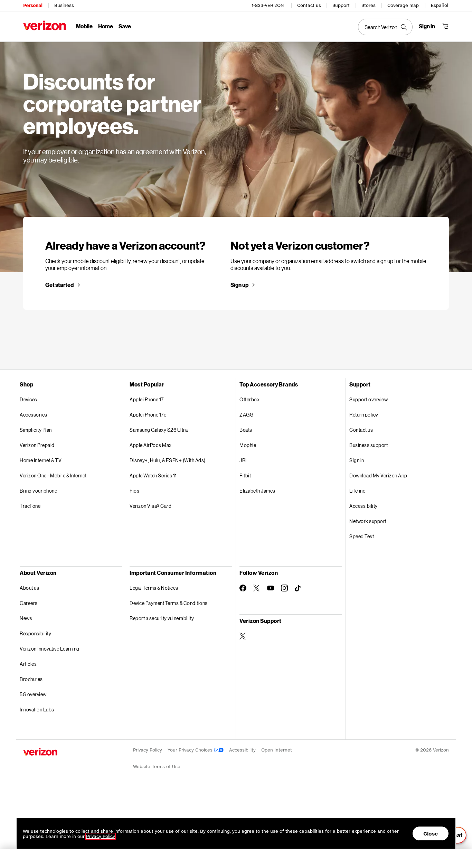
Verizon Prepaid (37, 445)
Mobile (84, 26)
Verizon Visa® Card (150, 506)
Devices (28, 399)
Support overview (368, 399)
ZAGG (246, 415)
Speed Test (361, 536)
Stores (368, 5)
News (26, 618)
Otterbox (249, 399)
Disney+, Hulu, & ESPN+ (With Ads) (168, 460)
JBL (243, 460)
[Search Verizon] (385, 27)
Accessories (33, 415)
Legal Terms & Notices (154, 588)
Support (341, 5)
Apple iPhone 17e (148, 415)
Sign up (239, 285)
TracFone (30, 506)
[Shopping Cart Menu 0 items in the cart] (445, 26)
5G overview (33, 694)
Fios (134, 491)
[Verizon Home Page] (44, 25)
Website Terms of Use (156, 766)
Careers (29, 603)
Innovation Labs (37, 709)
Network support (368, 521)
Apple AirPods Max (151, 445)
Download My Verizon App (378, 475)
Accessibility (363, 506)
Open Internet (276, 750)
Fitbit (245, 475)
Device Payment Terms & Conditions (169, 603)
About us (29, 588)
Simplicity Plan (36, 430)
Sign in (356, 460)
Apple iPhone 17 (147, 399)
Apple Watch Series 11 (153, 475)
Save (125, 26)
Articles (28, 664)
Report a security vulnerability (162, 618)
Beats (245, 430)
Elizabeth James (257, 491)
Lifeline (357, 491)
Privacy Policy (147, 750)
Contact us (309, 5)
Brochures (31, 679)
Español (439, 5)
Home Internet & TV (41, 460)
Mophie (247, 445)
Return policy (363, 415)
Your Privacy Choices (191, 750)
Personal (32, 5)
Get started (59, 285)
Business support (368, 445)
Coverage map (403, 5)
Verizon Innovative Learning (49, 649)
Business (64, 5)
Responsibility (35, 633)
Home (105, 26)
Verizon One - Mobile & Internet (53, 475)
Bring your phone (38, 491)
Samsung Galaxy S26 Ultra (159, 430)
